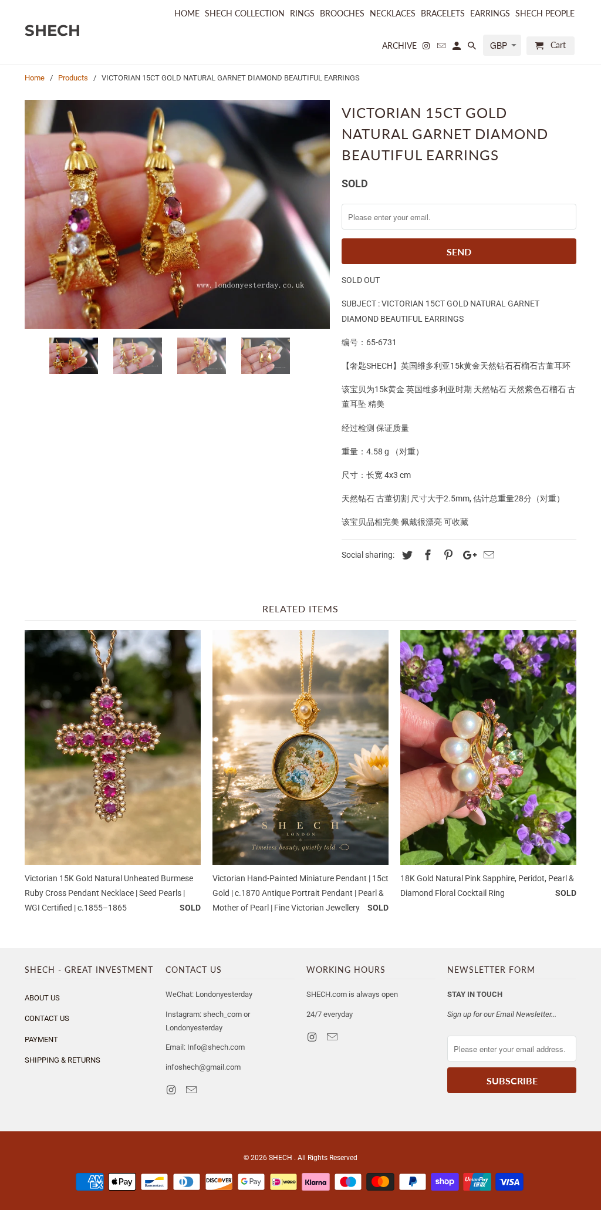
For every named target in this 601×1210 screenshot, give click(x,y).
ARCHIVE (399, 45)
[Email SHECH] (192, 1090)
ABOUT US (42, 997)
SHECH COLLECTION (245, 13)
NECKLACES (393, 13)
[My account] (457, 48)
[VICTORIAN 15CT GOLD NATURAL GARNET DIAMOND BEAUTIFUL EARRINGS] (177, 214)
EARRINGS (490, 13)
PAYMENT (41, 1039)
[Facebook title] (426, 555)
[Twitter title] (405, 555)
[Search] (473, 48)
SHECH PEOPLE (545, 13)
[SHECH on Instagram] (172, 1090)
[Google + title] (466, 555)
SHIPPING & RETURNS (62, 1060)
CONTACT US (47, 1018)
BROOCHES (342, 13)
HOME (187, 13)
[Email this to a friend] (487, 555)
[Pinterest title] (446, 555)
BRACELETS (443, 13)
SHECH (281, 1158)
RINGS (302, 13)
